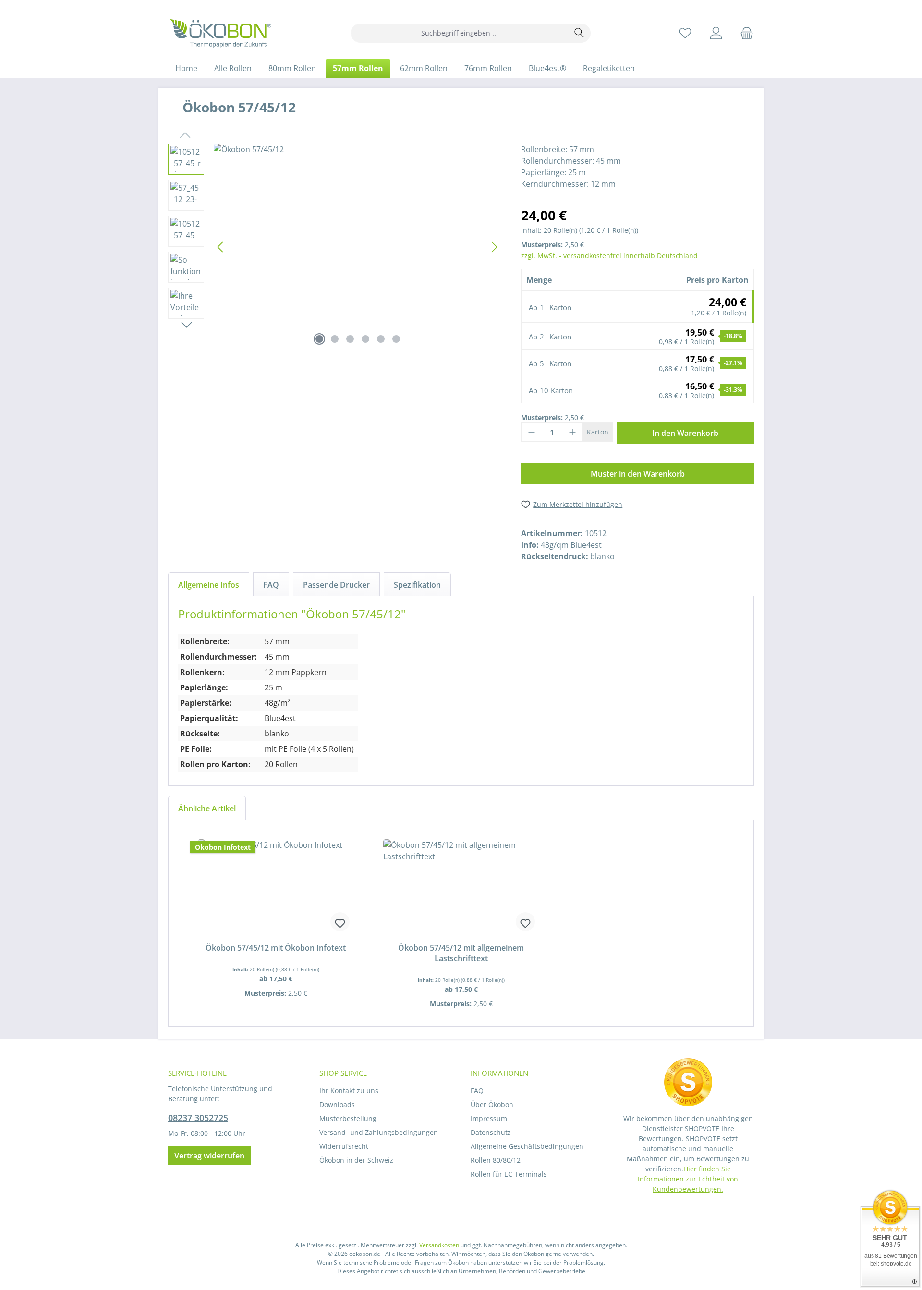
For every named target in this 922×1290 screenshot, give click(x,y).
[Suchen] (579, 33)
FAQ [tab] (271, 584)
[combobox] (460, 33)
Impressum (489, 1118)
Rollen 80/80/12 (496, 1160)
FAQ (477, 1090)
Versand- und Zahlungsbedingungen (378, 1132)
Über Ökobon (492, 1104)
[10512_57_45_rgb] (357, 247)
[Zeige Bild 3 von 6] (350, 339)
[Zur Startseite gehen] (221, 33)
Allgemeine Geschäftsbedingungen (527, 1146)
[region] (334, 247)
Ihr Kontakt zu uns (348, 1090)
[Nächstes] (494, 247)
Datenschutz (491, 1132)
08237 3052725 (198, 1117)
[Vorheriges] (221, 247)
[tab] (208, 584)
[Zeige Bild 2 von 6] (335, 339)
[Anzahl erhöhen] (572, 432)
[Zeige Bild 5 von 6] (381, 339)
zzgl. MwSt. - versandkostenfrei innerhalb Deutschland (609, 255)
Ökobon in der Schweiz (356, 1160)
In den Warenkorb (685, 433)
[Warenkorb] (744, 33)
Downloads (337, 1104)
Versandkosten (439, 1245)
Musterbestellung (347, 1118)
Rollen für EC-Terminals (509, 1174)
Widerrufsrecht (343, 1146)
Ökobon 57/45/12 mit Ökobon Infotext (276, 947)
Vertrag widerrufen (209, 1155)
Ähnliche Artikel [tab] (207, 808)
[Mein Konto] (716, 33)
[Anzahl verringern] (532, 432)
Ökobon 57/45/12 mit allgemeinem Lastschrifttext (461, 953)
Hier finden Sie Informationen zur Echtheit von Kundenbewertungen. (688, 1179)
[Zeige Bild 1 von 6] (319, 339)
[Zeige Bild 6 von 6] (396, 339)
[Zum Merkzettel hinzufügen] (340, 921)
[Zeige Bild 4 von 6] (365, 339)
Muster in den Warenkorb (638, 474)
